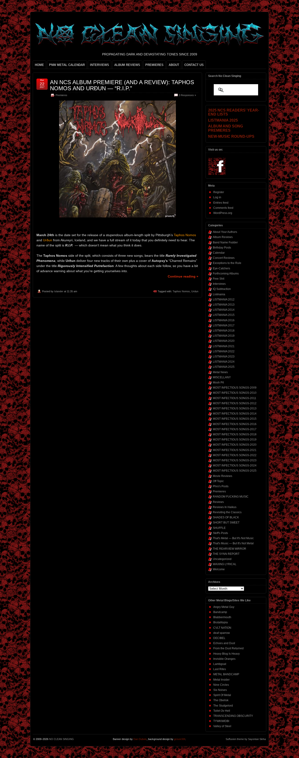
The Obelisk (220, 700)
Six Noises (220, 690)
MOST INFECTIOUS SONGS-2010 (234, 392)
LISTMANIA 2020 (224, 341)
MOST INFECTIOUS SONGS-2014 (234, 413)
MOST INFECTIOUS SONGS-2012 (234, 403)
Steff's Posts (220, 533)
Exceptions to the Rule (227, 263)
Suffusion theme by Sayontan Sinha (246, 739)
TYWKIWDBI (221, 721)
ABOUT (174, 65)
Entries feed (220, 202)
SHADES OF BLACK (226, 517)
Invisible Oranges (224, 659)
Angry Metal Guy (223, 607)
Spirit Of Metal (222, 695)
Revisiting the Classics (227, 512)
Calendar (219, 252)
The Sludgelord (223, 705)
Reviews (218, 502)
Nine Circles (221, 684)
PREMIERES (154, 65)
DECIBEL (219, 638)
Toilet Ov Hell (221, 710)
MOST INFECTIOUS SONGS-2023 (234, 460)
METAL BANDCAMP (226, 674)
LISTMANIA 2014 (224, 309)
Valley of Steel (222, 726)
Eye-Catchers (221, 268)
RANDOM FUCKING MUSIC (231, 496)
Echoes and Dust (224, 643)
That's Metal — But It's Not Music (233, 538)
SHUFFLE (219, 528)
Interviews (219, 283)
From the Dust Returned (228, 648)
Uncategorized (222, 559)
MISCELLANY (222, 377)
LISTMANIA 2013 (224, 304)
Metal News (220, 372)
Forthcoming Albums (226, 273)
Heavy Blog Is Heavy (226, 653)
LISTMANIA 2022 (224, 351)
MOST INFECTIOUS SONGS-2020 (234, 444)
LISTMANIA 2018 (224, 330)
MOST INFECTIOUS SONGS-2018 (234, 434)
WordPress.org (222, 213)
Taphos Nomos (181, 291)
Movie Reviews (222, 476)
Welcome (219, 569)
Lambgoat (219, 664)
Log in (217, 197)
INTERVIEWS (99, 65)
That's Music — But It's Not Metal (233, 543)
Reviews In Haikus (224, 507)
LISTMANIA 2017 (224, 325)
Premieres (61, 95)
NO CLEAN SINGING (61, 739)
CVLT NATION (222, 627)
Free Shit (218, 278)
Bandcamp (220, 612)
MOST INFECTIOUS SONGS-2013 (234, 408)
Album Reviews (223, 237)
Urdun (194, 291)
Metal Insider (221, 679)
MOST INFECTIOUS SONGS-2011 (234, 398)
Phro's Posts (220, 486)
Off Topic (218, 481)
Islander (58, 291)
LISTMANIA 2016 (224, 320)
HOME (39, 65)
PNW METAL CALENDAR (67, 65)
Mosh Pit (218, 382)
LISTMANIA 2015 (224, 315)
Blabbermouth (222, 617)
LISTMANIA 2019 (224, 335)
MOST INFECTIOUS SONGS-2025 (234, 470)
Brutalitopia (220, 622)
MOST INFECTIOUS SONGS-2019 (234, 439)
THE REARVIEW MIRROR (229, 548)
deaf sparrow (221, 633)
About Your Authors (225, 232)
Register (218, 192)
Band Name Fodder (225, 242)
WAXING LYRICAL (224, 564)
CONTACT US (194, 65)
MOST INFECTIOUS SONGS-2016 (234, 424)
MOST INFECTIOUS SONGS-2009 (234, 387)
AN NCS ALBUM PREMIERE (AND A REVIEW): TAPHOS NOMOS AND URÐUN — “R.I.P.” (122, 85)
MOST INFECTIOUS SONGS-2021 (234, 450)
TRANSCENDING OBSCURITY (233, 716)
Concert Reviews (224, 258)
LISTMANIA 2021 (224, 346)
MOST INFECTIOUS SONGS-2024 (234, 465)
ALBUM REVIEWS (127, 65)
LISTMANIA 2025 (224, 366)
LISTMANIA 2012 (224, 299)
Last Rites (219, 669)
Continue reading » (183, 276)
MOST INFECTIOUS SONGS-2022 (234, 455)
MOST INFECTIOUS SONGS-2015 (234, 418)
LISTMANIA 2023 (224, 356)
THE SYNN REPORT (226, 554)
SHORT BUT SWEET (226, 522)
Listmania (219, 294)
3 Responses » (187, 95)
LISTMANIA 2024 (224, 361)
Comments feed (223, 207)
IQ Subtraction (222, 289)
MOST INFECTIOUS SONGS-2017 (234, 429)
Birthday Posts (222, 247)
